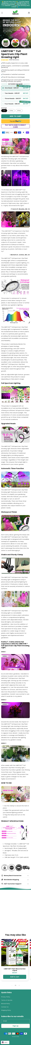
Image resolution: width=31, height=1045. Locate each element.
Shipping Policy (6, 1010)
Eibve (17, 1036)
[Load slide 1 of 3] (4, 46)
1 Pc (4, 110)
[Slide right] (19, 985)
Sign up (15, 1026)
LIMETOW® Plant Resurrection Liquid (15, 969)
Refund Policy (5, 1003)
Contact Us (5, 1007)
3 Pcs (19, 110)
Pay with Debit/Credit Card (15, 126)
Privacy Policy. (5, 997)
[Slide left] (12, 985)
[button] (2, 13)
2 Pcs (11, 110)
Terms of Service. (7, 1000)
